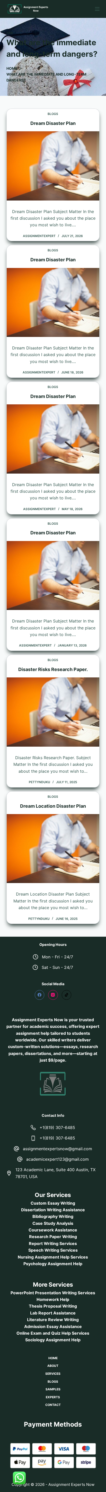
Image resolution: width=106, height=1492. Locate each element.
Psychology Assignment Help (52, 1263)
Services (52, 1374)
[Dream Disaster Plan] (53, 165)
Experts (53, 1397)
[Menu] (97, 9)
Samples (53, 1389)
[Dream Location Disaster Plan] (53, 848)
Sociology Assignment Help (53, 1339)
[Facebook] (40, 995)
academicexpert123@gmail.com (57, 1159)
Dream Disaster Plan (53, 123)
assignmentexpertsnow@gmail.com (57, 1148)
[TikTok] (67, 995)
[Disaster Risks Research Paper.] (53, 711)
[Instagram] (53, 995)
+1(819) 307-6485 (57, 1127)
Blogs (53, 114)
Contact (53, 1405)
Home (53, 1358)
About (52, 1366)
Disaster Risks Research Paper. (53, 669)
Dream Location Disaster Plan (53, 806)
